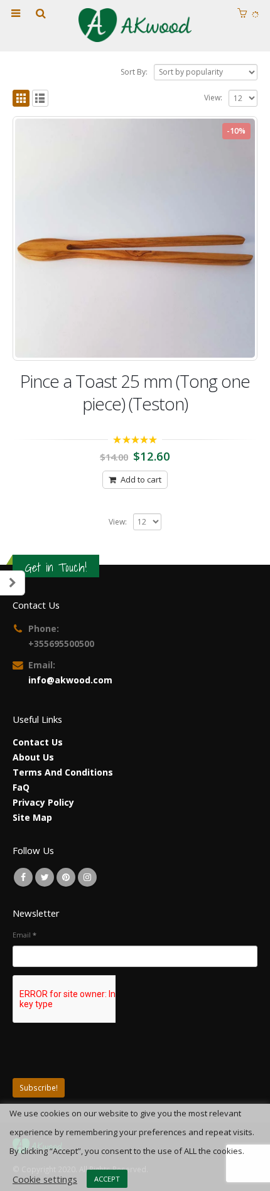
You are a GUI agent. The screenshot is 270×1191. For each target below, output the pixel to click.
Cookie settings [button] (45, 1179)
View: (213, 97)
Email (24, 934)
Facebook (23, 877)
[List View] (40, 98)
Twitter (44, 877)
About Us (33, 757)
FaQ (21, 787)
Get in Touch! (56, 567)
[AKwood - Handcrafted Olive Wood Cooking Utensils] (135, 25)
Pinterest (66, 877)
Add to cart (141, 479)
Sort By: (134, 72)
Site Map (32, 817)
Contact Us (38, 742)
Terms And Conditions (63, 772)
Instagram (87, 877)
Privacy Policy (43, 802)
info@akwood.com (70, 680)
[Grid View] (21, 98)
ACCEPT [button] (107, 1178)
